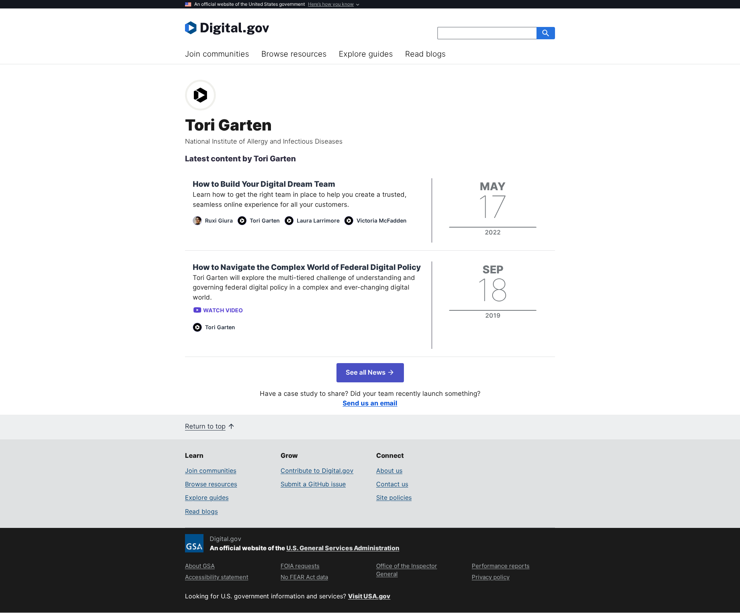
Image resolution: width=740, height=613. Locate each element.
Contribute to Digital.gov (317, 470)
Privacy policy (491, 577)
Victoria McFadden (382, 220)
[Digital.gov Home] (277, 28)
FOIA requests (300, 565)
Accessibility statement (216, 577)
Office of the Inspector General (406, 570)
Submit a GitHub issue (313, 484)
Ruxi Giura (219, 220)
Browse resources (293, 54)
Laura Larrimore (318, 220)
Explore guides (366, 54)
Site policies (394, 497)
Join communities (217, 54)
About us (389, 470)
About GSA (200, 565)
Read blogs (425, 54)
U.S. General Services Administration (342, 548)
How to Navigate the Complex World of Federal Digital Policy (307, 267)
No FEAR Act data (304, 577)
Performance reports (501, 565)
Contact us (392, 484)
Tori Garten (265, 220)
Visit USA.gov (369, 596)
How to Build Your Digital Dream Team (264, 184)
